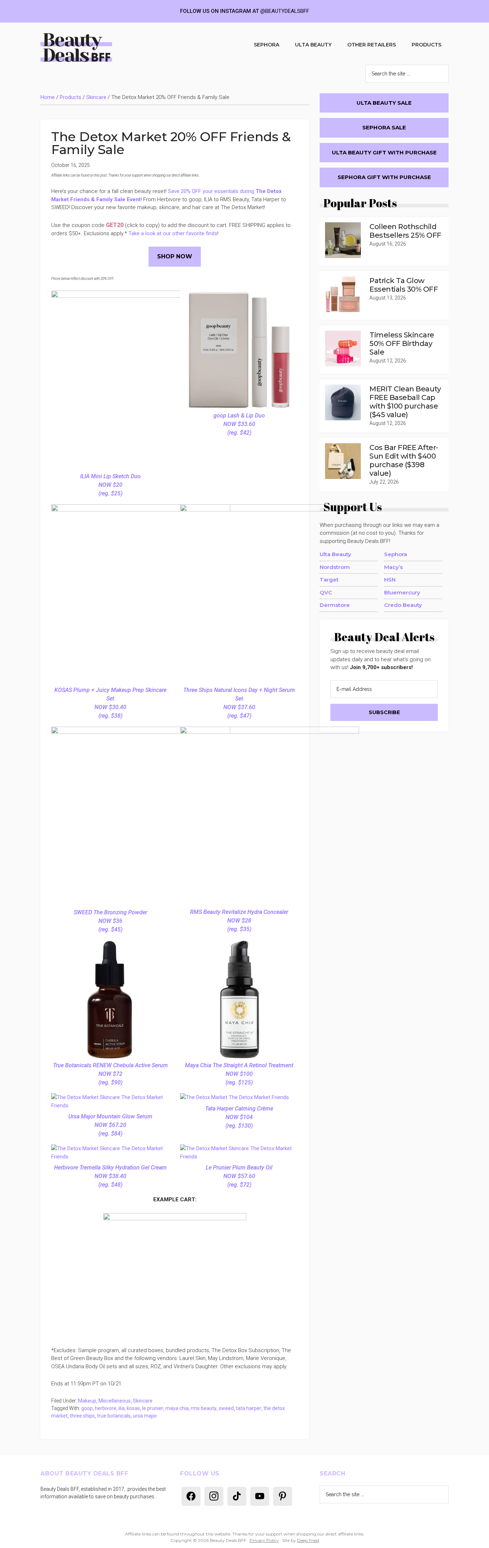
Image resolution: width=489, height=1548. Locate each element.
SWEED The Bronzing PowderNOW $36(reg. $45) (110, 921)
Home (47, 97)
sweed (226, 1408)
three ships (82, 1416)
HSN (390, 579)
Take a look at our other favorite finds (173, 233)
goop (87, 1408)
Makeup (87, 1401)
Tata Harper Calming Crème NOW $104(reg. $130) (239, 1117)
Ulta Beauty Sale (384, 102)
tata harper (248, 1408)
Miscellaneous (114, 1401)
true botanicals (114, 1416)
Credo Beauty (403, 605)
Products (70, 97)
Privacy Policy (264, 1540)
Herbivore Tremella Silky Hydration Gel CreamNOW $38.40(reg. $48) (110, 1176)
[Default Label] (190, 1496)
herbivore (105, 1408)
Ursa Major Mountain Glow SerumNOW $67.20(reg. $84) (110, 1125)
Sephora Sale (384, 127)
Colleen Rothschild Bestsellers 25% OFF (405, 230)
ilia (121, 1408)
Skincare (96, 97)
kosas (133, 1408)
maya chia (177, 1408)
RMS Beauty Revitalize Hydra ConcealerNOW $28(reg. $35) (239, 921)
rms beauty (204, 1408)
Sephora (395, 554)
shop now (174, 256)
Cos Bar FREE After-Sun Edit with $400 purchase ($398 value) (403, 460)
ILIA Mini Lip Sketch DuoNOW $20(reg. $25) (110, 485)
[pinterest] (282, 1496)
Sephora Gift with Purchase (384, 177)
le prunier (152, 1408)
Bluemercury (402, 592)
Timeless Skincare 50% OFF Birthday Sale (401, 343)
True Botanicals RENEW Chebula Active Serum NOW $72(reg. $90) (110, 1074)
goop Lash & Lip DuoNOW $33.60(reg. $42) (239, 424)
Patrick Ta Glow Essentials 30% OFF (403, 284)
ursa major (145, 1416)
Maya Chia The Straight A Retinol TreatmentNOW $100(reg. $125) (239, 1074)
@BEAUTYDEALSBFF (284, 11)
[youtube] (259, 1496)
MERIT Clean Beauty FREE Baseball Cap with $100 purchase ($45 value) (405, 402)
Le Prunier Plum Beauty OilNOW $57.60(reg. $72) (239, 1176)
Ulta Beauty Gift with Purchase (384, 152)
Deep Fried (308, 1540)
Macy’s (393, 567)
